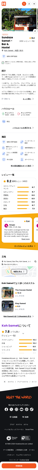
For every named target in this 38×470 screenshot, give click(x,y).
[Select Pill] (24, 4)
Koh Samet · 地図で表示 (13, 50)
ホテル (26, 424)
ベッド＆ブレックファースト (14, 429)
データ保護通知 (8, 450)
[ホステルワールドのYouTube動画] (21, 409)
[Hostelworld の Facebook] (6, 409)
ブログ (12, 424)
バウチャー (10, 455)
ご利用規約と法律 (21, 450)
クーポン (32, 450)
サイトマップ (13, 460)
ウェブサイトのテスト (23, 455)
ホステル (5, 34)
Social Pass (29, 429)
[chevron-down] (23, 333)
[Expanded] (4, 381)
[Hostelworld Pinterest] (26, 409)
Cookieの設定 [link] (24, 460)
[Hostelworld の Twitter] (11, 409)
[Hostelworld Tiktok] (31, 409)
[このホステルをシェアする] (35, 31)
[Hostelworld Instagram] (16, 409)
